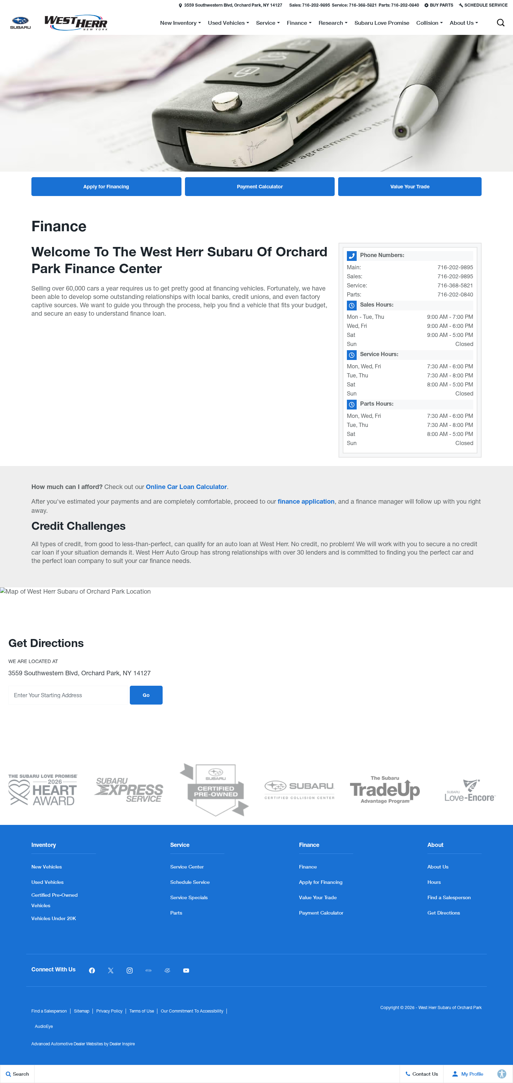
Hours (434, 882)
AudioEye (44, 1026)
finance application (306, 502)
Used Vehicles (47, 882)
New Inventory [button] (178, 24)
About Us (438, 867)
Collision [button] (427, 24)
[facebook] (91, 970)
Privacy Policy (109, 1011)
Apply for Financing (320, 882)
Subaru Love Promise (382, 22)
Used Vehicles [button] (226, 24)
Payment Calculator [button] (260, 187)
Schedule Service (190, 882)
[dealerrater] (167, 970)
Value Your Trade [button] (410, 187)
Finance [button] (297, 24)
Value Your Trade (318, 897)
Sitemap (81, 1011)
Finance (308, 867)
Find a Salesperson (449, 897)
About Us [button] (461, 24)
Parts (176, 913)
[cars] (148, 970)
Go (146, 695)
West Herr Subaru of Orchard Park (450, 1007)
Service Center (187, 867)
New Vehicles (46, 867)
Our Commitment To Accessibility (192, 1011)
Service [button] (265, 24)
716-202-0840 (455, 294)
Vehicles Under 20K (53, 918)
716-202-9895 (455, 267)
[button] (6, 5)
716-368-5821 (455, 285)
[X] (110, 970)
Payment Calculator (321, 913)
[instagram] (129, 970)
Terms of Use (141, 1011)
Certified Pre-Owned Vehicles (54, 900)
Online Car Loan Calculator (186, 487)
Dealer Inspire (122, 1043)
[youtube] (186, 970)
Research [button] (330, 24)
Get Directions (444, 913)
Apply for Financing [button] (106, 187)
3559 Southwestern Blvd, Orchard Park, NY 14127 (233, 5)
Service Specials (189, 897)
